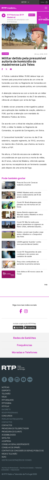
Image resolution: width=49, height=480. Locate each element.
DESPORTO (6, 390)
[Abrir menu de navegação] (47, 8)
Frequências (24, 345)
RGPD (4, 457)
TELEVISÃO (6, 393)
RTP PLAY (5, 406)
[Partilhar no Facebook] (2, 69)
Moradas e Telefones (24, 352)
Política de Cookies (27, 468)
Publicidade (15, 470)
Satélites (6, 438)
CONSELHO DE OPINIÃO (11, 447)
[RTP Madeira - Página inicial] (16, 8)
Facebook (4, 379)
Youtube (23, 379)
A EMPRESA (6, 441)
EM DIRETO (6, 409)
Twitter (11, 379)
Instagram (17, 379)
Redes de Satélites (24, 338)
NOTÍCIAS (5, 387)
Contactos (7, 422)
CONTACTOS (7, 425)
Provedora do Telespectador (15, 428)
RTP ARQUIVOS (7, 400)
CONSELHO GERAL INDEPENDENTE (15, 444)
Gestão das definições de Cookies (16, 460)
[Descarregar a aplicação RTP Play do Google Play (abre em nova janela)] (30, 327)
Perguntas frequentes (12, 419)
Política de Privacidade (10, 468)
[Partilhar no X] (6, 69)
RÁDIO (4, 397)
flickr (30, 379)
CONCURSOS (7, 416)
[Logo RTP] (13, 368)
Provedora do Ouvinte (12, 431)
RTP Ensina (6, 403)
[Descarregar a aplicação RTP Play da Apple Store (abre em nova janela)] (18, 327)
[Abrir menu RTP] (24, 2)
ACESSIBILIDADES (9, 435)
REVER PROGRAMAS (10, 412)
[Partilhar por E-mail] (11, 69)
